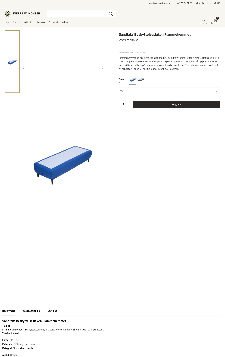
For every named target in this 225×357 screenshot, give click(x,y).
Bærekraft (53, 22)
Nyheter (65, 22)
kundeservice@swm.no (160, 3)
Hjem (7, 22)
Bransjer (41, 22)
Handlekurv (215, 21)
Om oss (16, 22)
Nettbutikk (29, 22)
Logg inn (203, 23)
